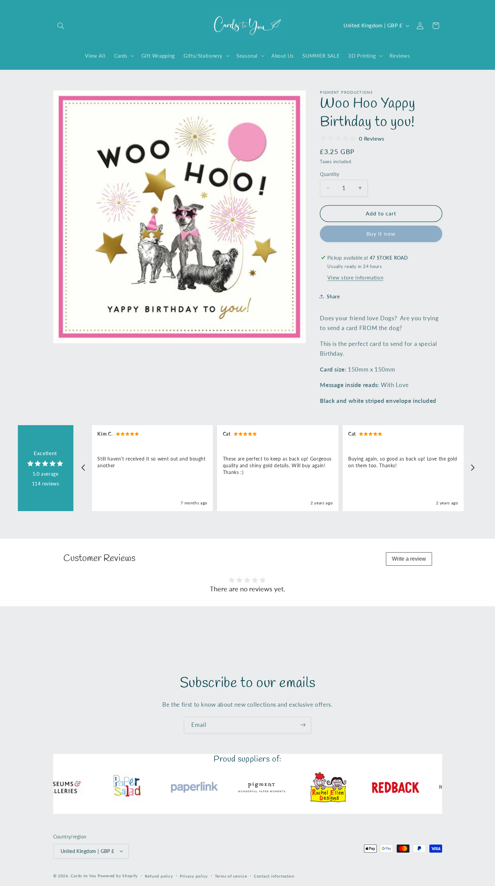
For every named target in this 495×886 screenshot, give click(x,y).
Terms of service (231, 876)
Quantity (329, 174)
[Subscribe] (303, 725)
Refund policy (159, 876)
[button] (61, 25)
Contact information (274, 876)
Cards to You (83, 875)
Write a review (409, 559)
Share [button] (333, 296)
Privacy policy (194, 876)
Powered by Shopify (118, 875)
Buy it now (381, 233)
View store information (355, 277)
